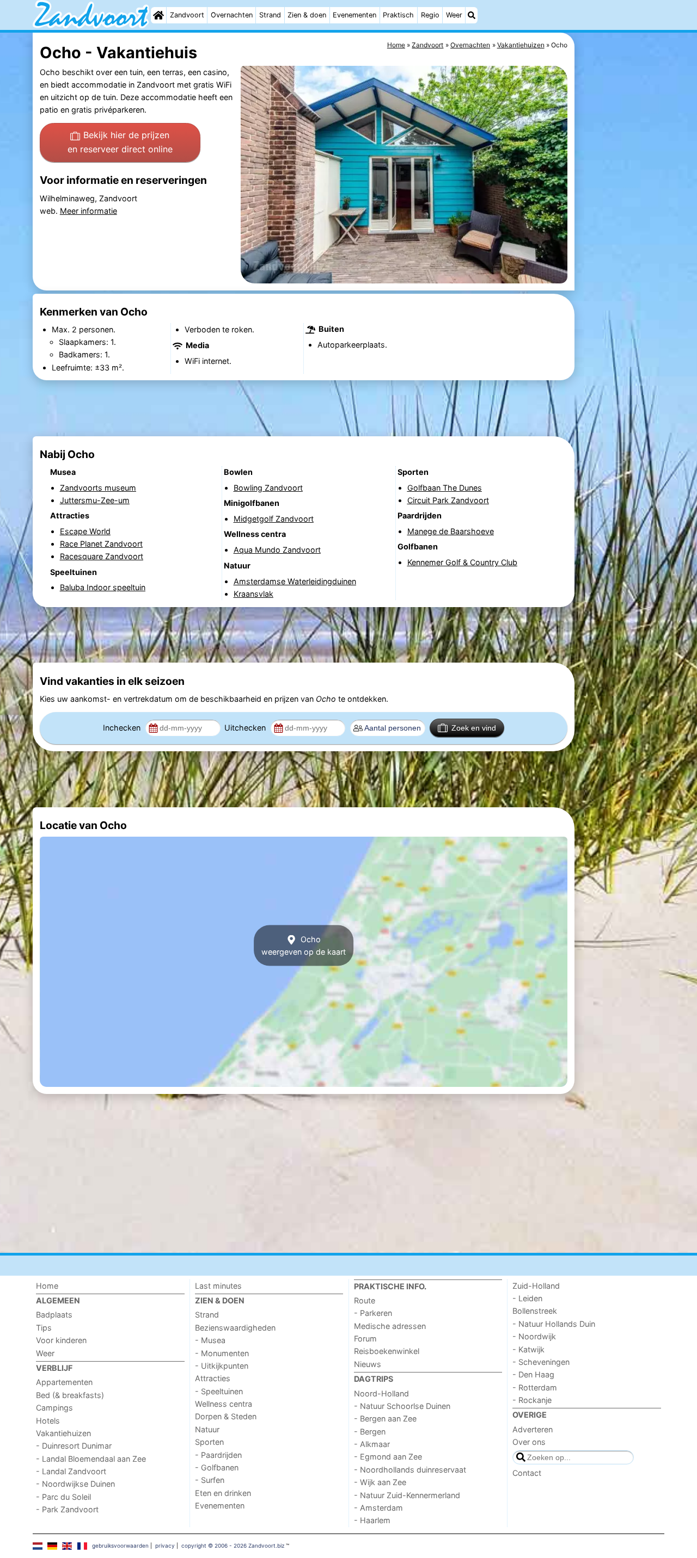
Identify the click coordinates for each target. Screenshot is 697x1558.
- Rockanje (532, 1400)
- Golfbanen (217, 1467)
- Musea (210, 1340)
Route (364, 1300)
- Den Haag (533, 1374)
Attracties (212, 1378)
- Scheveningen (541, 1362)
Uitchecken (246, 727)
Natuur (207, 1429)
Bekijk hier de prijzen (120, 141)
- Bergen (370, 1431)
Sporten (209, 1441)
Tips (44, 1327)
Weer (454, 15)
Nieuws (367, 1364)
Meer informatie (88, 210)
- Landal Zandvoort (71, 1471)
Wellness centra (223, 1403)
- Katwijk (528, 1349)
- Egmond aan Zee (388, 1456)
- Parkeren (373, 1313)
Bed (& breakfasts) (70, 1395)
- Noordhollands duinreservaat (410, 1469)
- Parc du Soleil (63, 1496)
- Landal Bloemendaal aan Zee (91, 1458)
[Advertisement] (620, 283)
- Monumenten (222, 1353)
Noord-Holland (381, 1393)
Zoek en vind (473, 728)
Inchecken (123, 727)
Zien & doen (307, 15)
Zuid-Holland (536, 1285)
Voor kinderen (61, 1340)
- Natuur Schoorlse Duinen (402, 1406)
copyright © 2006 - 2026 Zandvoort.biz (232, 1545)
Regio (430, 15)
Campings (54, 1407)
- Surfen (209, 1480)
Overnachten (232, 15)
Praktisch (398, 15)
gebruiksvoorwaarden (120, 1545)
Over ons (529, 1441)
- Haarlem (372, 1520)
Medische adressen (390, 1326)
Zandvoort (187, 15)
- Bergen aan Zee (385, 1418)
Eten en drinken (223, 1493)
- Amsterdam (378, 1507)
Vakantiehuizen (63, 1433)
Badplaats (54, 1314)
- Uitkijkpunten (221, 1365)
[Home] (158, 15)
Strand (270, 15)
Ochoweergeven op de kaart (303, 945)
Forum (365, 1338)
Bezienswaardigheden (235, 1327)
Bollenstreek (534, 1310)
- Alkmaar (372, 1444)
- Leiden (527, 1298)
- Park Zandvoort (67, 1509)
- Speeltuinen (219, 1391)
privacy (165, 1545)
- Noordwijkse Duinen (75, 1483)
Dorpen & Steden (225, 1416)
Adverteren (532, 1429)
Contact (526, 1472)
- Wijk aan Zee (380, 1482)
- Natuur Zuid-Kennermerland (407, 1495)
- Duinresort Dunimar (74, 1445)
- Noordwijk (534, 1336)
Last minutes (218, 1285)
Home (47, 1285)
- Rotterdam (534, 1387)
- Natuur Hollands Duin (553, 1323)
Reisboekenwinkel (386, 1351)
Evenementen (354, 15)
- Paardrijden (218, 1455)
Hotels (48, 1420)
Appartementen (64, 1382)
